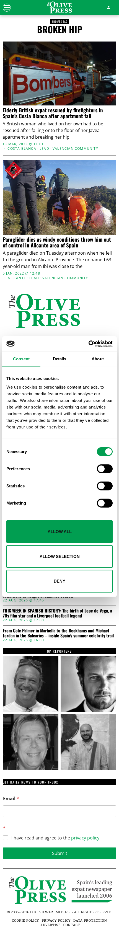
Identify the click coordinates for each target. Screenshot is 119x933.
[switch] (105, 468)
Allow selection (60, 556)
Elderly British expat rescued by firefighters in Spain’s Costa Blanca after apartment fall (52, 113)
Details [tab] (59, 358)
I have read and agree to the (55, 838)
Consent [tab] (21, 358)
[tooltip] (30, 684)
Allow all (60, 531)
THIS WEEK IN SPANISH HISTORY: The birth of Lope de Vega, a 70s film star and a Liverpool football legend (57, 613)
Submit (59, 853)
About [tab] (98, 358)
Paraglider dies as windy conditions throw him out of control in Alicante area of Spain (57, 242)
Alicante (17, 278)
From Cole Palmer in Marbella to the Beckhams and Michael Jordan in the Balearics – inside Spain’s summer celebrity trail (58, 633)
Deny (59, 581)
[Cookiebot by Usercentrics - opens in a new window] (88, 343)
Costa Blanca (21, 148)
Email (11, 798)
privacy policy (85, 838)
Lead (44, 148)
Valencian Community (75, 148)
